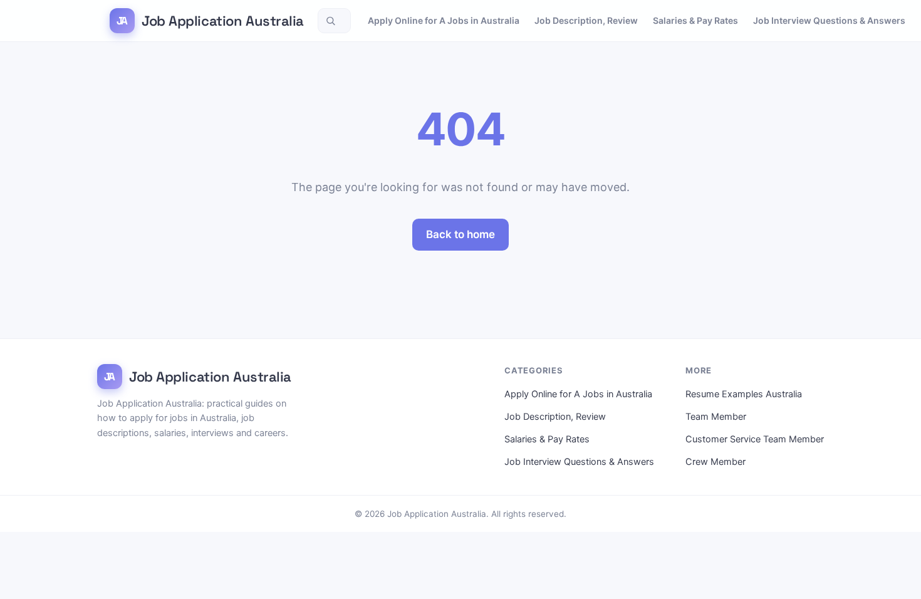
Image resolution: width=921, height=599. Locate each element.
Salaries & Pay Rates (695, 20)
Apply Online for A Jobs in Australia (443, 20)
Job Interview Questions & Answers (829, 20)
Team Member (715, 416)
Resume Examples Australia (743, 394)
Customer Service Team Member (754, 439)
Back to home (460, 234)
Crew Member (715, 461)
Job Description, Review (586, 20)
